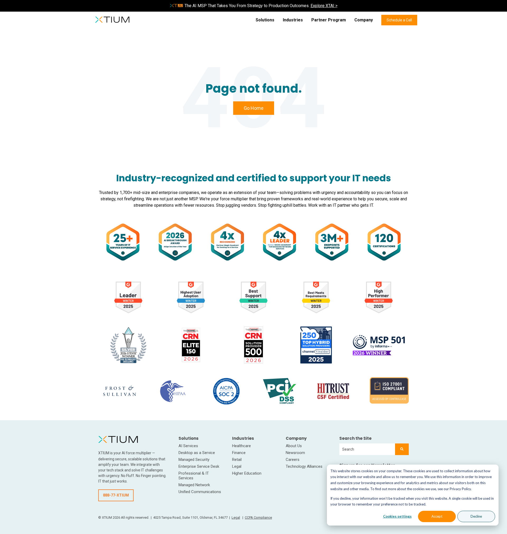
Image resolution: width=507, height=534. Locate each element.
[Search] (402, 449)
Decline (476, 516)
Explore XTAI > (324, 5)
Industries (293, 19)
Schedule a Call (399, 20)
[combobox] (367, 449)
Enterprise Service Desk (199, 466)
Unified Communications (200, 491)
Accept (436, 516)
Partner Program (328, 19)
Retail (237, 459)
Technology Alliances (304, 466)
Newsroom (295, 452)
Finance (239, 452)
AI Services (188, 445)
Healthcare (241, 445)
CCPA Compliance (258, 517)
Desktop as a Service (197, 452)
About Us (294, 445)
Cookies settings (397, 516)
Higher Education (246, 473)
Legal (236, 466)
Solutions (265, 19)
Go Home (254, 108)
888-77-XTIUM (116, 495)
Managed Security (194, 459)
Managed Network (194, 485)
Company (363, 19)
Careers (292, 459)
